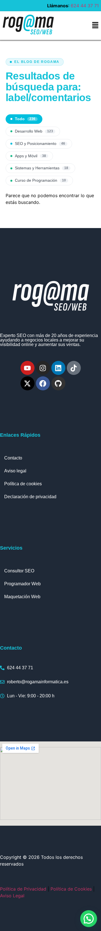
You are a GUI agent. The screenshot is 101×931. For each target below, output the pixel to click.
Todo (25, 119)
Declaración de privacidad (30, 496)
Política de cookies (23, 483)
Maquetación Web (22, 596)
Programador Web (22, 583)
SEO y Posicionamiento (40, 144)
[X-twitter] (27, 383)
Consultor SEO (19, 570)
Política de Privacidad (23, 889)
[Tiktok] (74, 368)
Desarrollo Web (34, 131)
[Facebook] (43, 383)
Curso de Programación (40, 180)
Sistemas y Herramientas (41, 168)
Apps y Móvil (30, 156)
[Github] (58, 383)
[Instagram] (43, 368)
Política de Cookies (71, 889)
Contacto (13, 458)
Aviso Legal (12, 895)
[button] (95, 25)
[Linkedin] (58, 368)
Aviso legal (15, 470)
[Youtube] (27, 368)
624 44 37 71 (85, 5)
